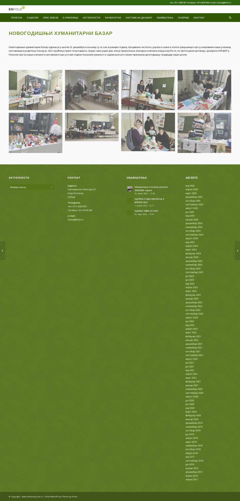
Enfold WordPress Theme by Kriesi (61, 496)
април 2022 (192, 328)
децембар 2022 (194, 302)
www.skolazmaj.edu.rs (32, 496)
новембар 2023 (194, 264)
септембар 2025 (194, 204)
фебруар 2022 (193, 336)
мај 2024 (190, 242)
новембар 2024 (194, 227)
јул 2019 (190, 434)
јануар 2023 (192, 298)
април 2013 (192, 475)
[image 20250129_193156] (149, 91)
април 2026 (192, 189)
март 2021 (191, 377)
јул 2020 (190, 400)
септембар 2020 (194, 392)
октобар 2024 (193, 230)
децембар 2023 (194, 261)
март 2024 (191, 249)
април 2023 (192, 287)
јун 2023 (190, 279)
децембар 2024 (194, 223)
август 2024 (192, 238)
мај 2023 (190, 283)
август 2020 (192, 396)
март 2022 (191, 332)
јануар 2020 (192, 419)
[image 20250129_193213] (206, 91)
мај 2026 (190, 185)
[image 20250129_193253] (93, 128)
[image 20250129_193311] (149, 133)
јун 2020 (190, 404)
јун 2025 (190, 212)
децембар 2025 (194, 196)
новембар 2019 (194, 426)
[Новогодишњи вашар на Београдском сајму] (2, 250)
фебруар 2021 (193, 381)
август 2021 (192, 359)
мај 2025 (190, 215)
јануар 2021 (192, 385)
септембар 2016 (194, 460)
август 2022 (192, 317)
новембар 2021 (194, 347)
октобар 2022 (193, 310)
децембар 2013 (194, 471)
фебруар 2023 (193, 294)
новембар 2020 (194, 389)
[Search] (229, 17)
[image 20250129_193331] (206, 134)
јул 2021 (190, 362)
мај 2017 (190, 456)
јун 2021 (190, 366)
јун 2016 (190, 464)
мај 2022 (190, 325)
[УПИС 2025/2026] (237, 250)
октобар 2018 (193, 449)
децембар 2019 (194, 422)
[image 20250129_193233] (37, 134)
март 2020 (191, 411)
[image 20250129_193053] (37, 91)
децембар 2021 (194, 343)
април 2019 (192, 438)
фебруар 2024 (193, 253)
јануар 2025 (192, 219)
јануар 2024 (192, 257)
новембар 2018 (194, 445)
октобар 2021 (193, 351)
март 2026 (191, 193)
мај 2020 (190, 408)
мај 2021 (190, 370)
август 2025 (192, 208)
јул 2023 (190, 276)
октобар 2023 (193, 268)
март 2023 (191, 291)
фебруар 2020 (193, 415)
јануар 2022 (192, 340)
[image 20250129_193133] (93, 91)
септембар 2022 (194, 313)
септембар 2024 (194, 234)
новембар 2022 (194, 306)
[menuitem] (16, 17)
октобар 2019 (193, 430)
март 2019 (191, 441)
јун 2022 (190, 321)
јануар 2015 (192, 468)
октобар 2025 (193, 200)
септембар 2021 (194, 355)
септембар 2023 (194, 272)
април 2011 (192, 479)
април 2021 (192, 373)
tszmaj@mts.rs (75, 219)
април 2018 (192, 453)
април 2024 (192, 245)
